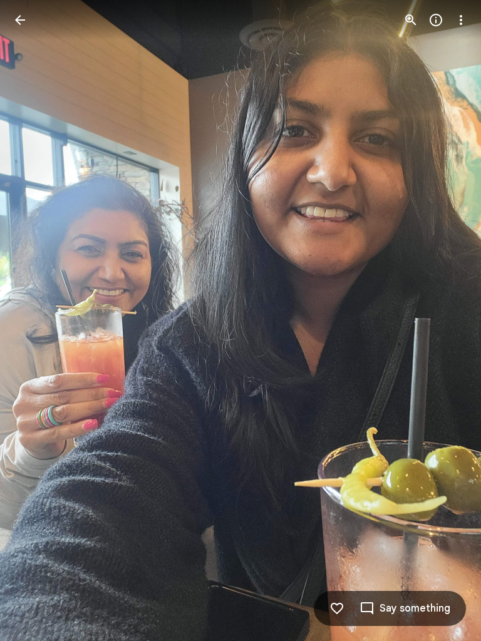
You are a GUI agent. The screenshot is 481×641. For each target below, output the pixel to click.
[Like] (336, 608)
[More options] (460, 20)
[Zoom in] (410, 20)
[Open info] (435, 20)
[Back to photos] (20, 20)
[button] (35, 320)
